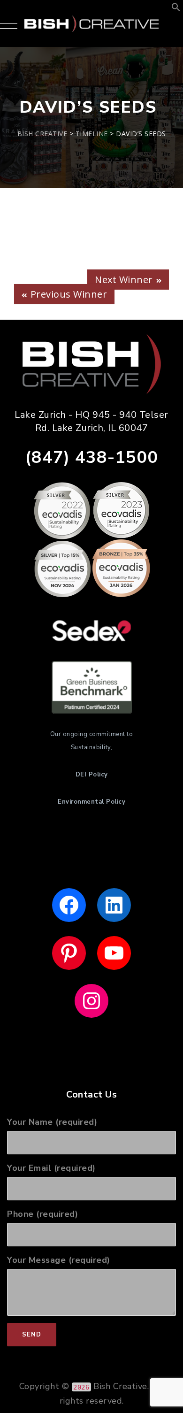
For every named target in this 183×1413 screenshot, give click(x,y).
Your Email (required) (51, 1168)
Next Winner (124, 279)
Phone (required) (42, 1214)
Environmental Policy (91, 802)
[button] (176, 9)
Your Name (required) (52, 1122)
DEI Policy (92, 774)
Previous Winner (68, 294)
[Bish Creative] (91, 23)
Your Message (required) (58, 1260)
